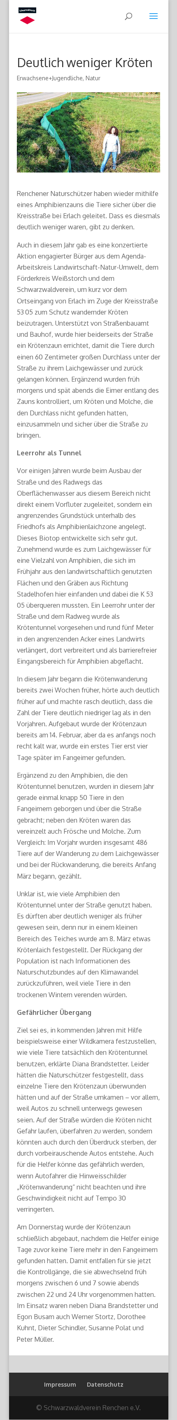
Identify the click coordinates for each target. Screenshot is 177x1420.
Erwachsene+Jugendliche (50, 78)
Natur (93, 78)
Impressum (60, 1384)
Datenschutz (105, 1384)
